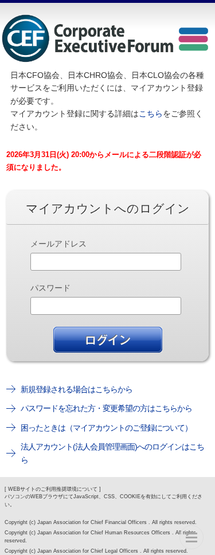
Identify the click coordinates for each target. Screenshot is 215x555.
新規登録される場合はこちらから (76, 389)
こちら (151, 113)
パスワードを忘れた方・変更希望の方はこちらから (106, 408)
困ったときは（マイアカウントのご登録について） (106, 427)
